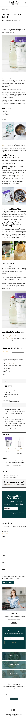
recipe (7, 9)
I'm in (21, 509)
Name (4, 555)
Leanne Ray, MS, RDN (10, 363)
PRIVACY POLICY (18, 714)
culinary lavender (8, 448)
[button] (26, 3)
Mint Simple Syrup (8, 338)
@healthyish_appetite (11, 484)
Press (20, 707)
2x (8, 386)
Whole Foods (21, 286)
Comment (5, 536)
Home (3, 9)
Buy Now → (8, 451)
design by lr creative (14, 715)
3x (11, 386)
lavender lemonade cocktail (10, 105)
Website (4, 569)
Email (4, 562)
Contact (14, 707)
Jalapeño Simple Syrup (10, 337)
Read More (14, 622)
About (8, 707)
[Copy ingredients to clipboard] (13, 380)
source (18, 175)
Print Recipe (18, 353)
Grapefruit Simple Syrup (10, 335)
